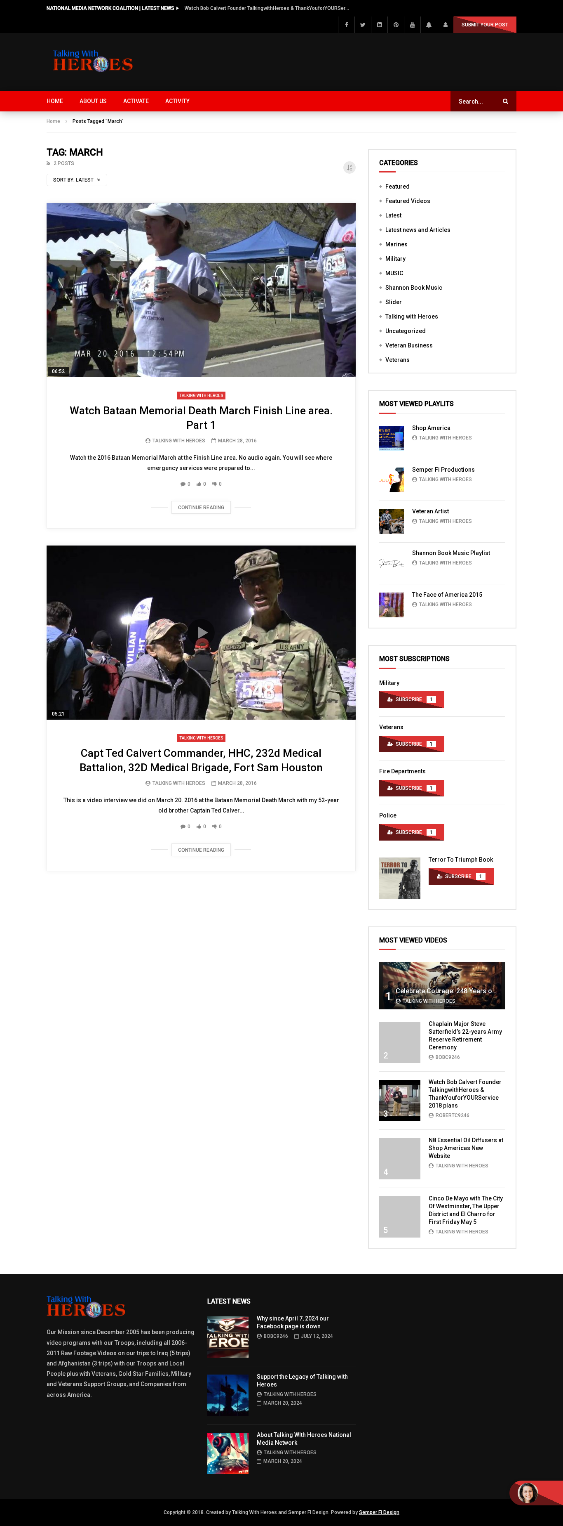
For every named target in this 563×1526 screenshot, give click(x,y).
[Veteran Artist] (391, 521)
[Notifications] (428, 25)
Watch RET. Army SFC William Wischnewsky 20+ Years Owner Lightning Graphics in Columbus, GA (267, 8)
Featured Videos (407, 201)
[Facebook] (346, 25)
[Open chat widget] (536, 1493)
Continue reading (201, 507)
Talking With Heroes (178, 441)
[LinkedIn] (379, 25)
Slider (393, 302)
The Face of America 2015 (447, 594)
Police (387, 815)
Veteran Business (409, 345)
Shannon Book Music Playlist (451, 553)
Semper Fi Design (379, 1512)
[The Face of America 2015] (391, 605)
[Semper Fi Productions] (391, 480)
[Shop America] (391, 438)
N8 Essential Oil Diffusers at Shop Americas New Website (466, 1148)
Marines (396, 244)
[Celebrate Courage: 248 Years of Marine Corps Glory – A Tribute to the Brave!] (442, 985)
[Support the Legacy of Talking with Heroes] (228, 1395)
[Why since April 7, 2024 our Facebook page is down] (228, 1337)
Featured (397, 186)
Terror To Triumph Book (461, 859)
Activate (136, 101)
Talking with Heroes (201, 395)
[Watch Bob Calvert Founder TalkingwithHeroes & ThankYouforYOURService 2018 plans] (399, 1100)
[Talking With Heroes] (94, 61)
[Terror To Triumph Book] (399, 878)
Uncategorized (405, 331)
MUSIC (394, 273)
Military (395, 258)
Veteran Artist (430, 511)
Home (55, 101)
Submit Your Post (485, 25)
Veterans (397, 360)
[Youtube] (412, 25)
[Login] (445, 25)
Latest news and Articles (417, 230)
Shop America (431, 428)
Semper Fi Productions (443, 469)
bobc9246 (448, 1057)
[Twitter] (362, 25)
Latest (393, 215)
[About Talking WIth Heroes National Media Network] (228, 1453)
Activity (177, 101)
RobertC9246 (452, 1115)
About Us (93, 101)
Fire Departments (402, 771)
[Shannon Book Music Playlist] (391, 563)
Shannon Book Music (413, 287)
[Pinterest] (395, 25)
